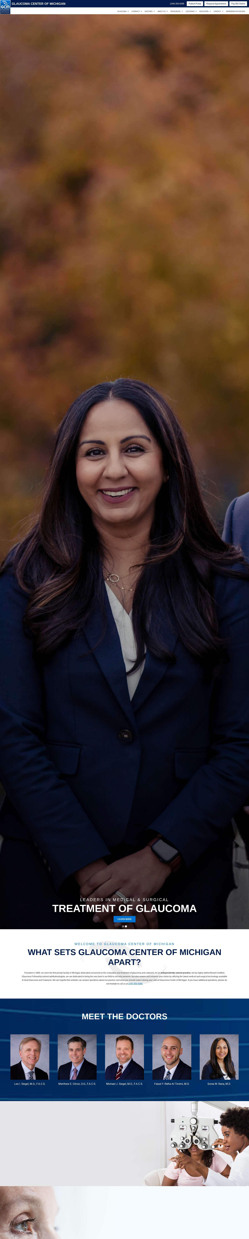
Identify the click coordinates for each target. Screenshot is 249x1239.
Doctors (149, 11)
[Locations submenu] (196, 11)
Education (204, 11)
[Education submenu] (210, 11)
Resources (176, 11)
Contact (217, 11)
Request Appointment (216, 4)
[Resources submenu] (182, 11)
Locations (190, 11)
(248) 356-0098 (135, 984)
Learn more (20, 1170)
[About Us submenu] (167, 11)
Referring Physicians (235, 11)
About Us (161, 11)
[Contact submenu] (222, 11)
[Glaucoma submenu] (128, 11)
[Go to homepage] (5, 7)
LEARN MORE (124, 919)
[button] (123, 926)
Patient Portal (195, 4)
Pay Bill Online (238, 4)
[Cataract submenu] (141, 11)
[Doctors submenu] (154, 11)
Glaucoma (121, 11)
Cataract (136, 11)
